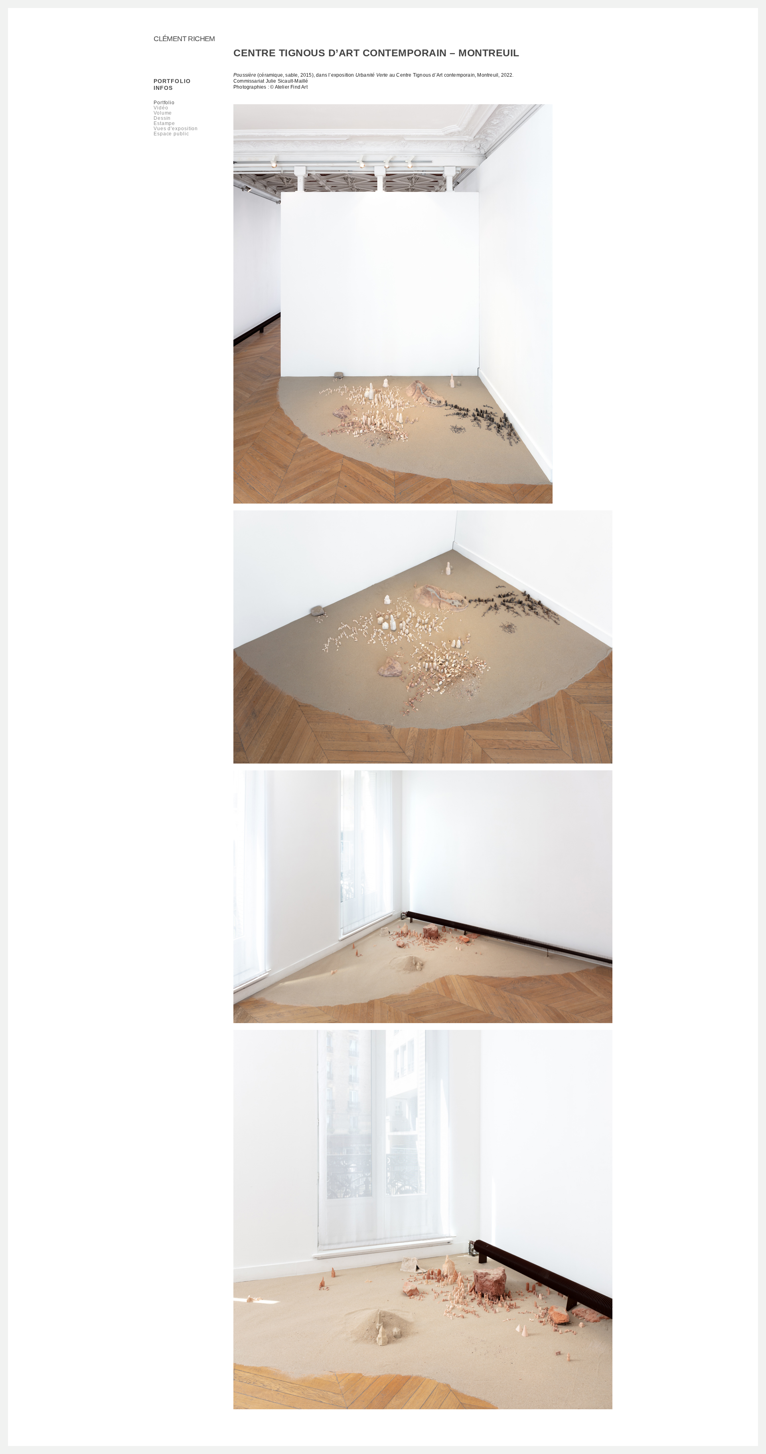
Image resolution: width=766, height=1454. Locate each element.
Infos (163, 88)
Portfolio (172, 81)
